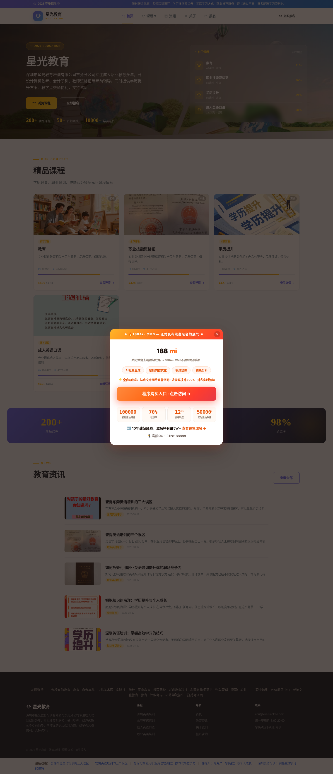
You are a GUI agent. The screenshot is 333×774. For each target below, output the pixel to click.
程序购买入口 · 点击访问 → (166, 395)
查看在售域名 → (194, 428)
